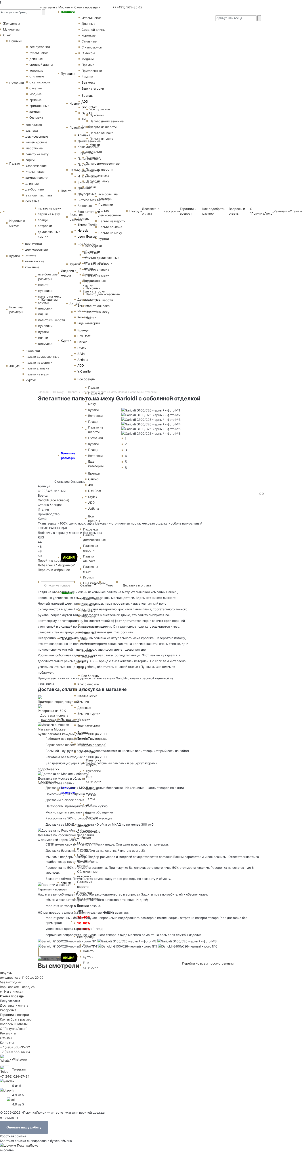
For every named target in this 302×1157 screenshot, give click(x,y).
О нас (7, 35)
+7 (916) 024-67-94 (14, 1076)
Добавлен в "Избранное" (56, 565)
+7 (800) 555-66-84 (15, 1052)
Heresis (83, 230)
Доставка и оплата (137, 585)
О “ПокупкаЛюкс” (13, 1028)
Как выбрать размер (16, 1019)
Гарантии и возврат (14, 1015)
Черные (83, 690)
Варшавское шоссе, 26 (64, 745)
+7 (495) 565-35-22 (127, 7)
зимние (34, 111)
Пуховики (68, 73)
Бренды (83, 330)
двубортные (34, 189)
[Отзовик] (7, 1090)
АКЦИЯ (69, 957)
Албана (82, 359)
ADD (80, 365)
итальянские (34, 171)
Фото (109, 585)
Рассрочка (8, 1010)
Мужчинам (49, 782)
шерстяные (34, 148)
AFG (80, 911)
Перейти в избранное (54, 570)
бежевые (32, 201)
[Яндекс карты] (7, 1081)
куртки (31, 380)
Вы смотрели (58, 965)
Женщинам (49, 299)
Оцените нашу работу (23, 1127)
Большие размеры (16, 309)
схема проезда (93, 745)
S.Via (81, 354)
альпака (31, 130)
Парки (82, 164)
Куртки (66, 340)
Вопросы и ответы (14, 1024)
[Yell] (11, 1099)
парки (29, 160)
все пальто (33, 125)
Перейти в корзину (52, 560)
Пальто (66, 191)
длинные (32, 183)
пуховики (33, 350)
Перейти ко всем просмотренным (208, 963)
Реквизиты (282, 211)
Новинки (68, 12)
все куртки (33, 243)
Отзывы (296, 211)
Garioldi (82, 342)
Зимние (83, 701)
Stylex (81, 348)
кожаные (32, 267)
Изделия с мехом (68, 273)
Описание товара (57, 585)
